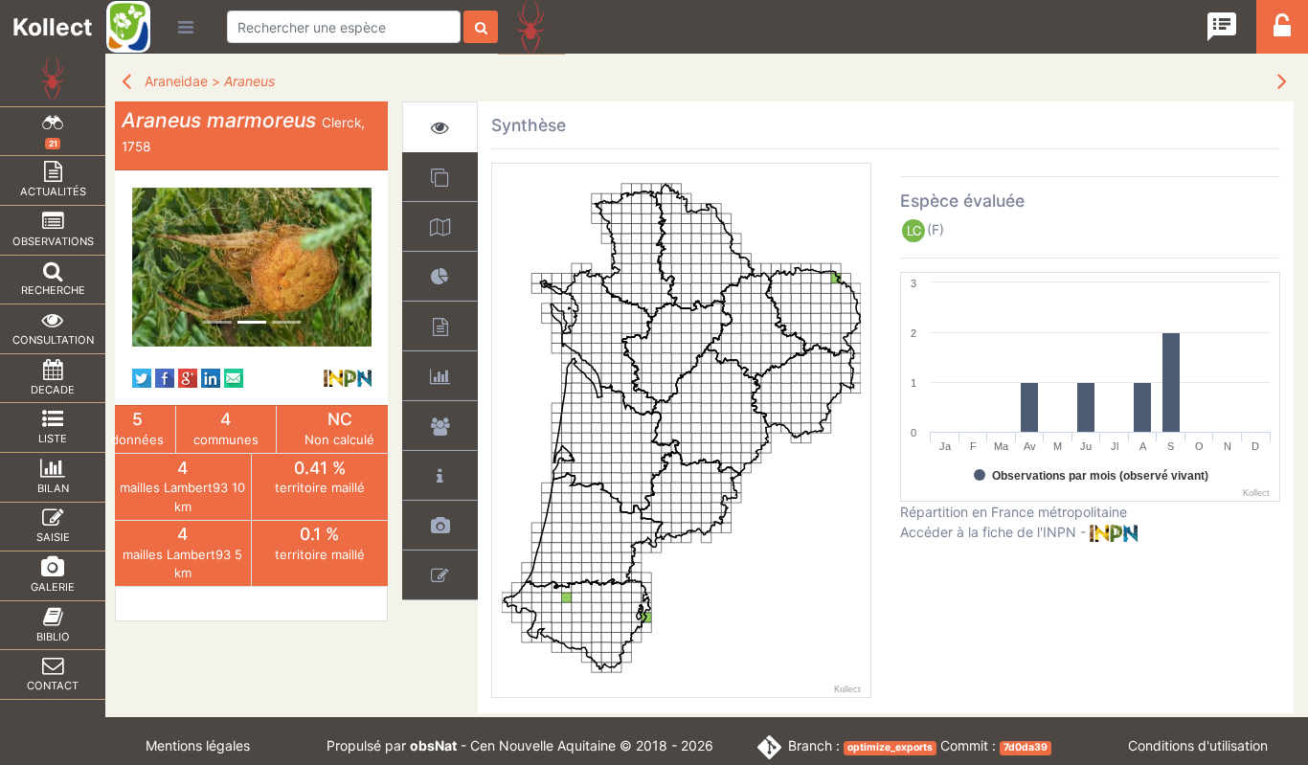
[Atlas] (440, 176)
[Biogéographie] (440, 276)
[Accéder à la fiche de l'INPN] (348, 377)
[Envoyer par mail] (233, 377)
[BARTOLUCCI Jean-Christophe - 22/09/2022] (252, 267)
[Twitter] (141, 377)
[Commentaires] (440, 575)
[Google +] (187, 377)
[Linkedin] (210, 377)
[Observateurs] (440, 425)
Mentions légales (198, 745)
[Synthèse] (440, 126)
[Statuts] (440, 326)
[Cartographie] (440, 226)
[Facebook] (164, 377)
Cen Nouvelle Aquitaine (543, 745)
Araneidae (176, 81)
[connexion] (1282, 31)
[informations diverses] (440, 475)
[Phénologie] (440, 375)
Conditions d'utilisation (1198, 745)
